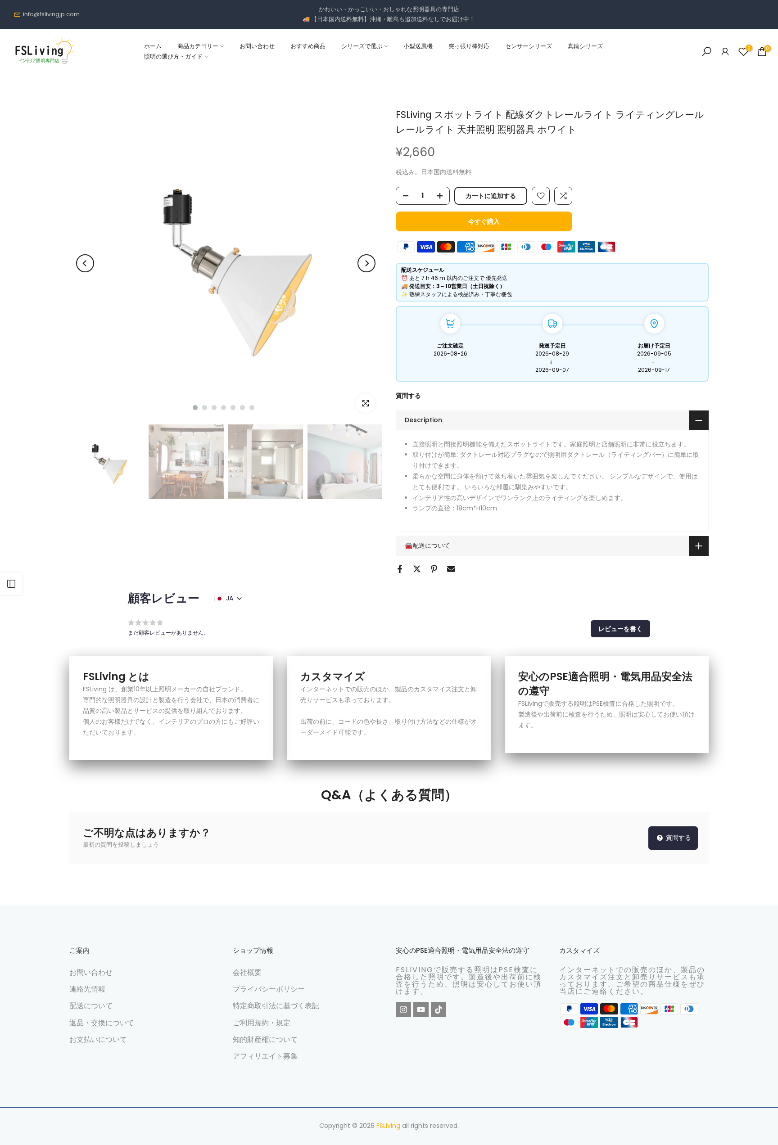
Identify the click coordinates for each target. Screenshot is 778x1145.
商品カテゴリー (197, 46)
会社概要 (247, 972)
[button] (620, 628)
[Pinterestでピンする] (434, 569)
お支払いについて (98, 1039)
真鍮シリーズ (585, 46)
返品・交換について (101, 1023)
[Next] (366, 263)
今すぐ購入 (484, 221)
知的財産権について (265, 1039)
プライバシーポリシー (269, 989)
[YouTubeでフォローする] (421, 1009)
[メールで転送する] (451, 569)
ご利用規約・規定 (261, 1023)
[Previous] (85, 263)
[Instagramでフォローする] (403, 1009)
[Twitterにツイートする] (417, 569)
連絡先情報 (87, 989)
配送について (91, 1006)
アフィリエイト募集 (265, 1056)
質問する (408, 395)
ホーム (153, 46)
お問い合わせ (257, 46)
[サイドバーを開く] (11, 583)
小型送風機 (418, 46)
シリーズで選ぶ (361, 46)
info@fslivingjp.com (51, 14)
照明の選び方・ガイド (173, 56)
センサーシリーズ (528, 46)
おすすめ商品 (308, 46)
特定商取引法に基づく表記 (276, 1006)
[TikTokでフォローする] (438, 1009)
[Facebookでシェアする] (400, 569)
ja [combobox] (229, 598)
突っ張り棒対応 (468, 46)
